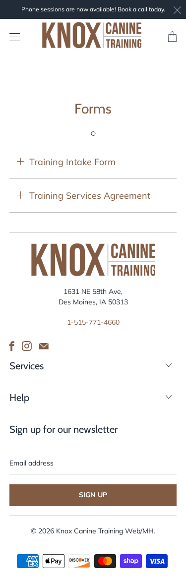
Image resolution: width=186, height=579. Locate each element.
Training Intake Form (72, 162)
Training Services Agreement (89, 195)
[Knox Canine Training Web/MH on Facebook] (11, 346)
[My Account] (12, 37)
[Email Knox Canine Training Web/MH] (44, 346)
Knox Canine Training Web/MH (105, 530)
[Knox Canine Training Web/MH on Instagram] (27, 346)
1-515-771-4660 (93, 322)
